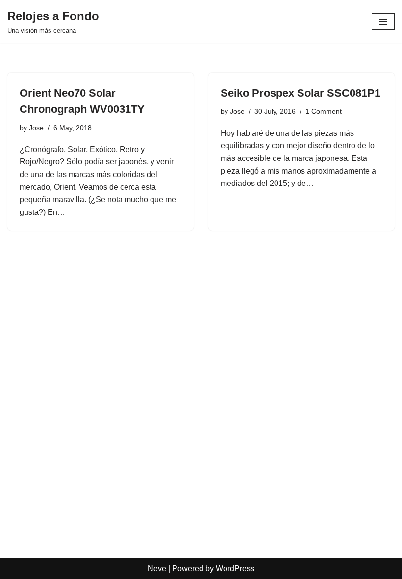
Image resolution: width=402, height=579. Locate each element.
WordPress (235, 568)
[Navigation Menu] (383, 21)
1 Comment (323, 111)
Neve (157, 568)
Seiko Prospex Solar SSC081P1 (300, 93)
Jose (36, 128)
